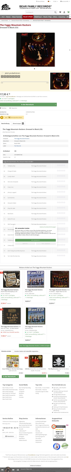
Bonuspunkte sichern (16, 117)
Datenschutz (39, 440)
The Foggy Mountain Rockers (15, 25)
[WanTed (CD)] (35, 316)
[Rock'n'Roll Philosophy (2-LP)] (11, 279)
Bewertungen (18, 123)
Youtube (21, 397)
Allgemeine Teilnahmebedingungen (25, 422)
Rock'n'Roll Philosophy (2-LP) (10, 290)
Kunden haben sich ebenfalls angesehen (26, 351)
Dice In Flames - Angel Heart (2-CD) (59, 290)
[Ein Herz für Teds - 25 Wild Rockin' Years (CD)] (11, 316)
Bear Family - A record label (42, 388)
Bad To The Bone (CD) (58, 369)
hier (67, 457)
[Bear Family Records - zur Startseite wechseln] (6, 7)
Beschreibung (5, 123)
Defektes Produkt (23, 434)
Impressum (38, 442)
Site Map (38, 431)
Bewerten (14, 108)
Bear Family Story (7, 397)
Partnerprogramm (40, 436)
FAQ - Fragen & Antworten (42, 425)
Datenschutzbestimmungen (48, 227)
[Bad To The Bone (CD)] (58, 361)
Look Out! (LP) (12, 369)
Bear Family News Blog (25, 388)
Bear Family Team (7, 399)
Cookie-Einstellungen (41, 421)
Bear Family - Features (41, 389)
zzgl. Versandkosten (11, 96)
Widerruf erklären (35, 465)
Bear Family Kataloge (8, 391)
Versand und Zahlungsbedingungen (41, 433)
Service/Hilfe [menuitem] (65, 1)
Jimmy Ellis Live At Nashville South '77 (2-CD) (35, 369)
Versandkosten (31, 455)
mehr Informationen (34, 376)
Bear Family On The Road (9, 393)
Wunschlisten (40, 1)
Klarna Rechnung (40, 423)
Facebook (21, 389)
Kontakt (21, 429)
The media (38, 438)
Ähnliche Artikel (6, 351)
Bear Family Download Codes (10, 389)
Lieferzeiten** (22, 431)
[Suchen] (55, 12)
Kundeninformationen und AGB (42, 428)
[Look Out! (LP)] (12, 361)
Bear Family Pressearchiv (9, 395)
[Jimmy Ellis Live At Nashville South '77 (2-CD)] (35, 361)
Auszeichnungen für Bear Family (42, 392)
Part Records (17, 146)
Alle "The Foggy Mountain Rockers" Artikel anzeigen (35, 345)
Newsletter (22, 438)
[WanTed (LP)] (35, 279)
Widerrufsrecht (23, 440)
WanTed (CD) (34, 327)
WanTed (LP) (34, 290)
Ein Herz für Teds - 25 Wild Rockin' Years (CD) (11, 327)
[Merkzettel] (60, 12)
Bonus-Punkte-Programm (25, 433)
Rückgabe (21, 436)
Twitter (21, 395)
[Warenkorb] (68, 12)
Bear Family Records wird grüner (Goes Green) (25, 426)
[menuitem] (41, 12)
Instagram (21, 391)
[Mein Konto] (64, 12)
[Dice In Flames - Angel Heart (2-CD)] (59, 279)
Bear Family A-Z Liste (8, 388)
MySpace (21, 393)
